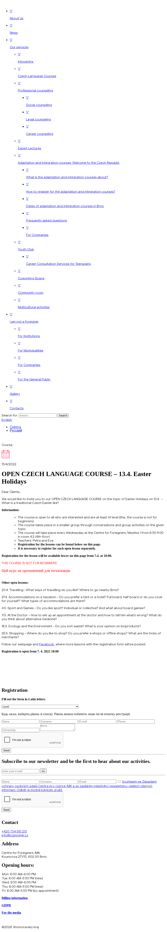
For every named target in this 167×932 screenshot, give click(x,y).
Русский (16, 430)
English (7, 420)
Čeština (15, 427)
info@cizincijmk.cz (15, 835)
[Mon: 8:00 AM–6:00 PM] (83, 874)
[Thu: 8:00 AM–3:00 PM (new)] (83, 886)
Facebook (46, 644)
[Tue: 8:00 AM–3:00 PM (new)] (83, 878)
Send (6, 750)
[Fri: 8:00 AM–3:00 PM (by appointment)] (83, 890)
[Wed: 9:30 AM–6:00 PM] (83, 882)
